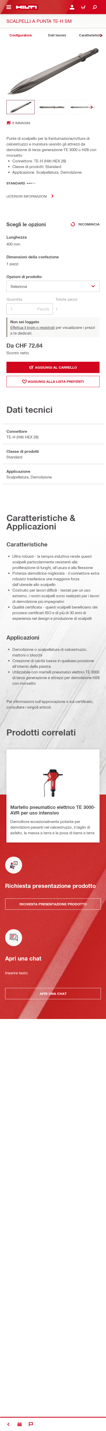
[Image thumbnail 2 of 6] (52, 107)
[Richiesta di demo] (19, 1424)
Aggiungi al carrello (56, 367)
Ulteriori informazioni (26, 196)
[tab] (21, 35)
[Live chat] (31, 1424)
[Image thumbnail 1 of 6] (20, 107)
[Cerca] (94, 7)
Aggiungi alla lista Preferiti (56, 381)
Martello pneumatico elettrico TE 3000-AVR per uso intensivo (52, 810)
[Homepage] (26, 7)
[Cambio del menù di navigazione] (8, 7)
